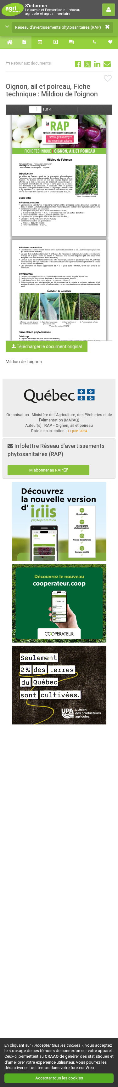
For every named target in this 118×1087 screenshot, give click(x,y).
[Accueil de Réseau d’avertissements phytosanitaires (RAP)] (8, 42)
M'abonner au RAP (46, 470)
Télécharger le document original (49, 346)
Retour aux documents (30, 63)
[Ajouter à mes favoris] (108, 79)
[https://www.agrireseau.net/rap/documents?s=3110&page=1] (59, 134)
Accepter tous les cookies (59, 1078)
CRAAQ (52, 1056)
